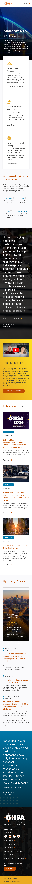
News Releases (8, 432)
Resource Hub (9, 841)
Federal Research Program (13, 851)
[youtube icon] (10, 836)
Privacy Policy (8, 878)
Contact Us (7, 832)
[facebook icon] (14, 836)
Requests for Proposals (11, 855)
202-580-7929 (8, 829)
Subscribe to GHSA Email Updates (13, 864)
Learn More (11, 125)
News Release (12, 163)
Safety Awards (9, 848)
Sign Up (9, 869)
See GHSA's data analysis (12, 318)
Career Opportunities (11, 844)
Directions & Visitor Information (14, 858)
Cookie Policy (16, 878)
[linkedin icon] (5, 836)
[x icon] (18, 836)
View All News (22, 406)
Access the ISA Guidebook (12, 787)
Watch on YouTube (13, 391)
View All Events (7, 585)
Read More (7, 460)
